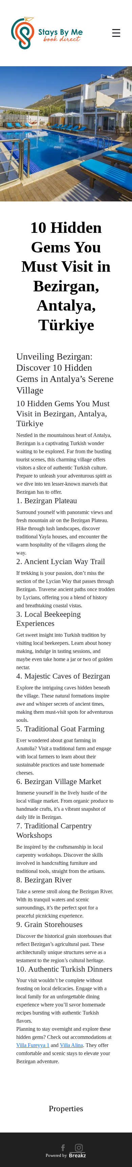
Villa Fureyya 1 (32, 1045)
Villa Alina (71, 1045)
